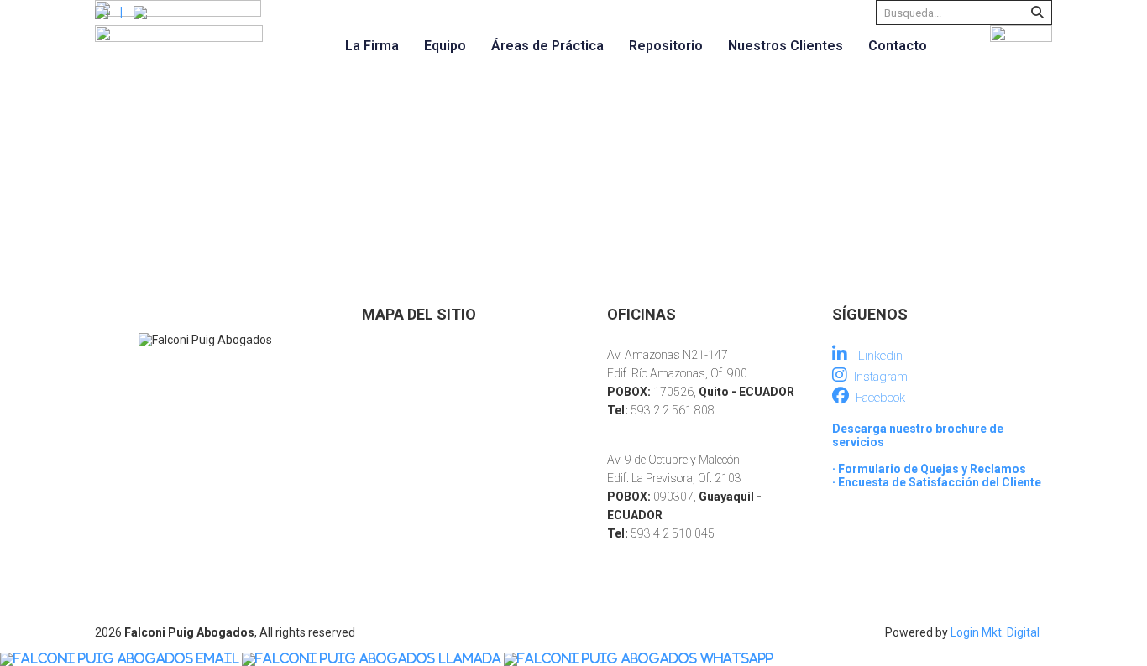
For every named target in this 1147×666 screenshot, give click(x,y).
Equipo (445, 46)
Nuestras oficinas (406, 461)
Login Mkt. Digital (995, 632)
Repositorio (666, 46)
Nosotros (385, 352)
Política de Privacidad (413, 483)
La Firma (372, 46)
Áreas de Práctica (547, 46)
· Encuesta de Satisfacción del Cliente (936, 482)
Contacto (897, 46)
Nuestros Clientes (785, 46)
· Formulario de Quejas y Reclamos (929, 469)
